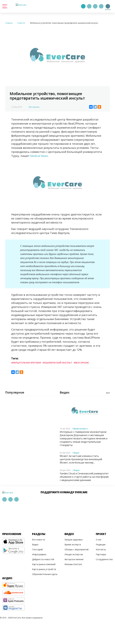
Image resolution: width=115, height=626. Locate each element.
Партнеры (101, 554)
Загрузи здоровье (74, 539)
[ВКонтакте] (91, 107)
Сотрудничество (104, 559)
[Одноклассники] (99, 107)
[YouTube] (101, 6)
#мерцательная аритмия (26, 362)
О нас (99, 539)
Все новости (38, 539)
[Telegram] (89, 6)
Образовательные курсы (44, 574)
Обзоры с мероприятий (76, 549)
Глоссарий (37, 549)
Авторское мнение (74, 559)
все (108, 392)
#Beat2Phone (81, 362)
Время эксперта (80, 428)
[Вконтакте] (95, 6)
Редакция (100, 544)
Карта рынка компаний (43, 564)
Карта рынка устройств (44, 569)
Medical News (39, 156)
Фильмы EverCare (73, 564)
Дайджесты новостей (43, 559)
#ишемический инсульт (57, 362)
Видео (76, 452)
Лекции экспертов (74, 554)
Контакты (101, 549)
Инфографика (39, 554)
